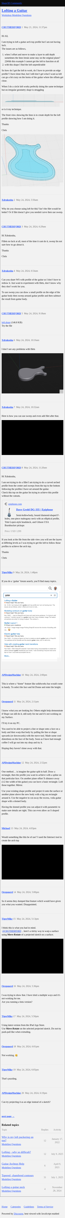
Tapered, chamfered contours (18, 1175)
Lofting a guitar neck (13, 1187)
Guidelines (29, 1206)
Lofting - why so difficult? (16, 1152)
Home (5, 1206)
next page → (8, 1116)
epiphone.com (15, 504)
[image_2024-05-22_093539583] (32, 100)
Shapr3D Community (12, 3)
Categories (16, 1206)
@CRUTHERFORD (11, 931)
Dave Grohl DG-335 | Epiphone (34, 509)
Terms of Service (45, 1206)
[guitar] (32, 160)
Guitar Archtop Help (13, 1163)
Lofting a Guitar (14, 10)
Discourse (18, 1213)
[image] (32, 373)
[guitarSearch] (31, 623)
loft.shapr (6, 322)
